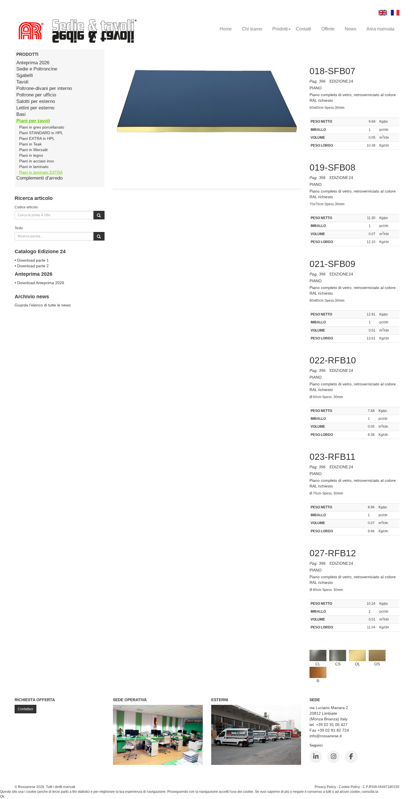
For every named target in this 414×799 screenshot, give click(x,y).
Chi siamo (252, 29)
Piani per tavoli (33, 120)
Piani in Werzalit (33, 149)
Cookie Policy (349, 787)
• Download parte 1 (32, 260)
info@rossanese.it (326, 736)
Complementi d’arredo (39, 178)
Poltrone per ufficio (36, 95)
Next (313, 131)
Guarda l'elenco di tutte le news (43, 305)
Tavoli (22, 82)
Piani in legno (31, 155)
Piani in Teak (30, 144)
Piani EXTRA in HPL (37, 138)
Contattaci (25, 709)
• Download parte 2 (32, 266)
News (350, 29)
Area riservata (380, 29)
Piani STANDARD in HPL (41, 133)
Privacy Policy (325, 787)
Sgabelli (24, 75)
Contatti (303, 29)
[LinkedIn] (316, 757)
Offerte (328, 29)
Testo (19, 228)
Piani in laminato (33, 166)
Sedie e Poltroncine (36, 69)
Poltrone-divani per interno (44, 88)
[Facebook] (351, 757)
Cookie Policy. (390, 792)
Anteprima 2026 (32, 62)
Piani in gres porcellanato (41, 127)
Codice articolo (26, 207)
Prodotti (280, 29)
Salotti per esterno (35, 101)
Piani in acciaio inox (36, 161)
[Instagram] (333, 757)
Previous (100, 131)
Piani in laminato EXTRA (41, 172)
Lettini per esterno (35, 108)
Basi (21, 114)
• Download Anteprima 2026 (39, 283)
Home (226, 29)
